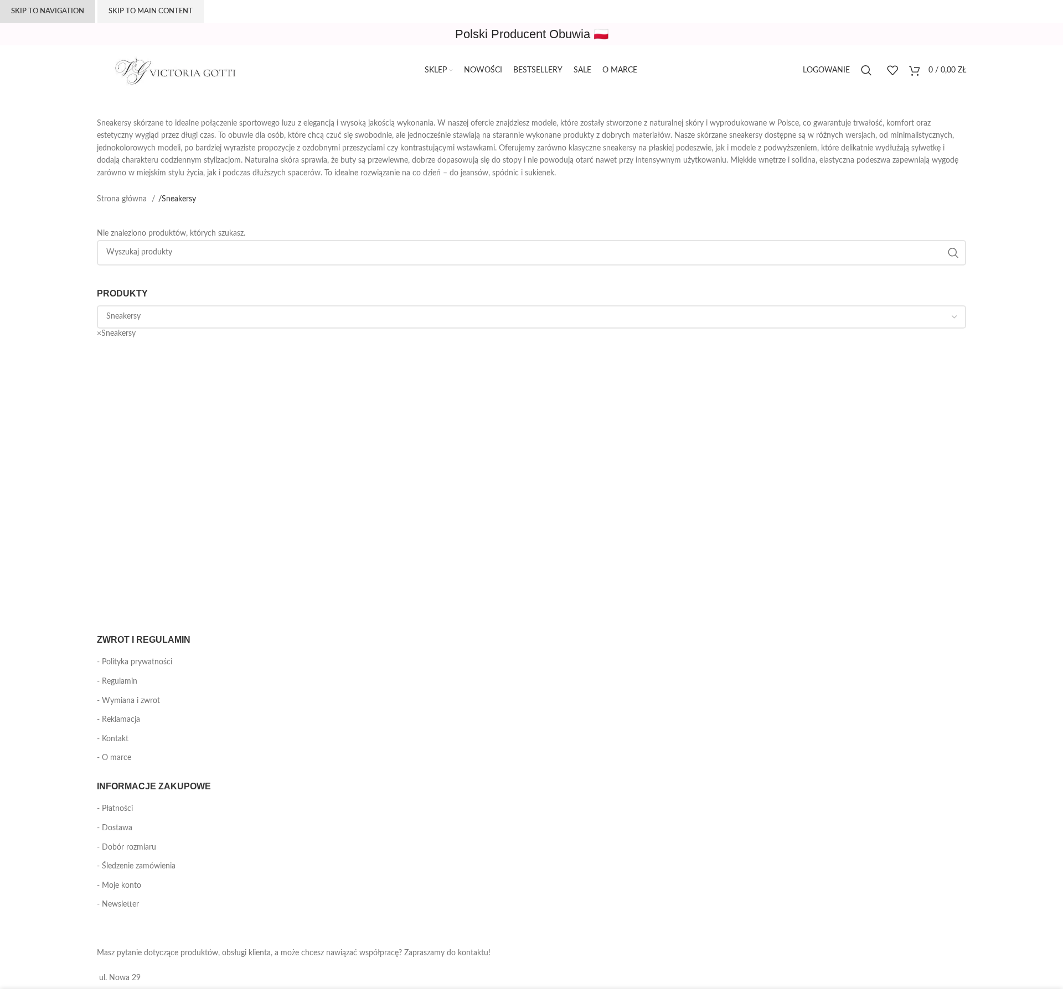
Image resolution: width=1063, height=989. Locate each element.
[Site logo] (180, 70)
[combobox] (116, 333)
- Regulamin (117, 681)
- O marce (114, 758)
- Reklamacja (118, 719)
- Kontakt (112, 739)
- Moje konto (119, 885)
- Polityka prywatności (134, 662)
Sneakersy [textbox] (116, 333)
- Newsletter (118, 904)
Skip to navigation (47, 11)
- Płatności (115, 809)
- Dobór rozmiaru (126, 847)
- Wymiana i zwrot (128, 701)
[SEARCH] (953, 253)
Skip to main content (151, 11)
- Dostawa (114, 828)
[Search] (868, 70)
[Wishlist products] (892, 70)
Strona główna (123, 199)
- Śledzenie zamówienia (136, 866)
